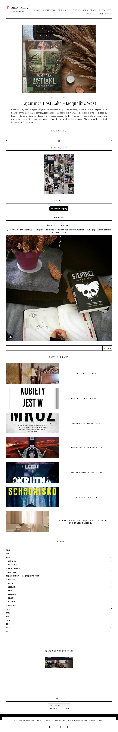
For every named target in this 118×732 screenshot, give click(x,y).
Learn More (54, 727)
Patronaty (105, 10)
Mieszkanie (105, 14)
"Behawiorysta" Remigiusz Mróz (86, 423)
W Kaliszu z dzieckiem (86, 374)
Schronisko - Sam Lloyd (86, 497)
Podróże (91, 14)
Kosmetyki (49, 10)
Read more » (58, 131)
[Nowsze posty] (6, 141)
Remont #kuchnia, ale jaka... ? (85, 398)
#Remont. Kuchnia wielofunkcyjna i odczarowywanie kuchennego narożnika (80, 522)
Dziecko (62, 10)
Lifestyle (74, 10)
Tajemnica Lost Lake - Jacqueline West (59, 103)
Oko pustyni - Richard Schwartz (86, 448)
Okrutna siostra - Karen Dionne (86, 472)
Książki (36, 10)
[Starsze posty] (111, 141)
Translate (66, 708)
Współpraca (90, 10)
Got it (64, 727)
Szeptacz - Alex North (59, 225)
